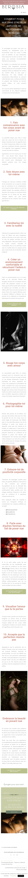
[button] (14, 208)
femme (9, 847)
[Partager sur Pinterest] (14, 855)
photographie (14, 847)
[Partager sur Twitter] (17, 855)
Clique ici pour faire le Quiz (16, 3)
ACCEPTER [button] (20, 875)
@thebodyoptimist (11, 510)
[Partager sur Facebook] (11, 855)
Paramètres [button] (13, 875)
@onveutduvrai (10, 514)
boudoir (5, 847)
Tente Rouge (6, 568)
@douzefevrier (10, 512)
